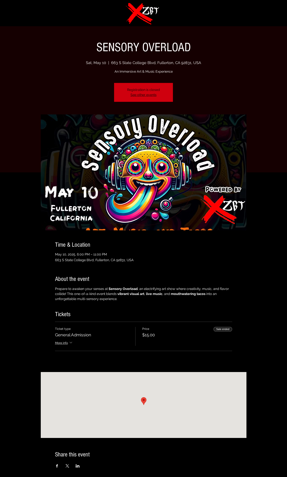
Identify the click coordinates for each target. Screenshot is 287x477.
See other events (143, 95)
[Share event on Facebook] (57, 466)
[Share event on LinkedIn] (78, 466)
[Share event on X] (67, 466)
